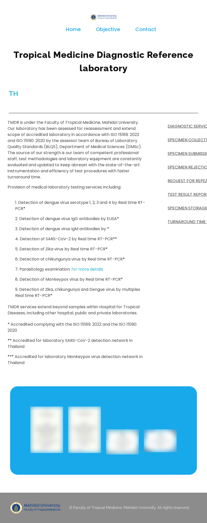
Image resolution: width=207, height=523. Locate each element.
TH (13, 94)
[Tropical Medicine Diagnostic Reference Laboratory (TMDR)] (103, 17)
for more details (87, 269)
